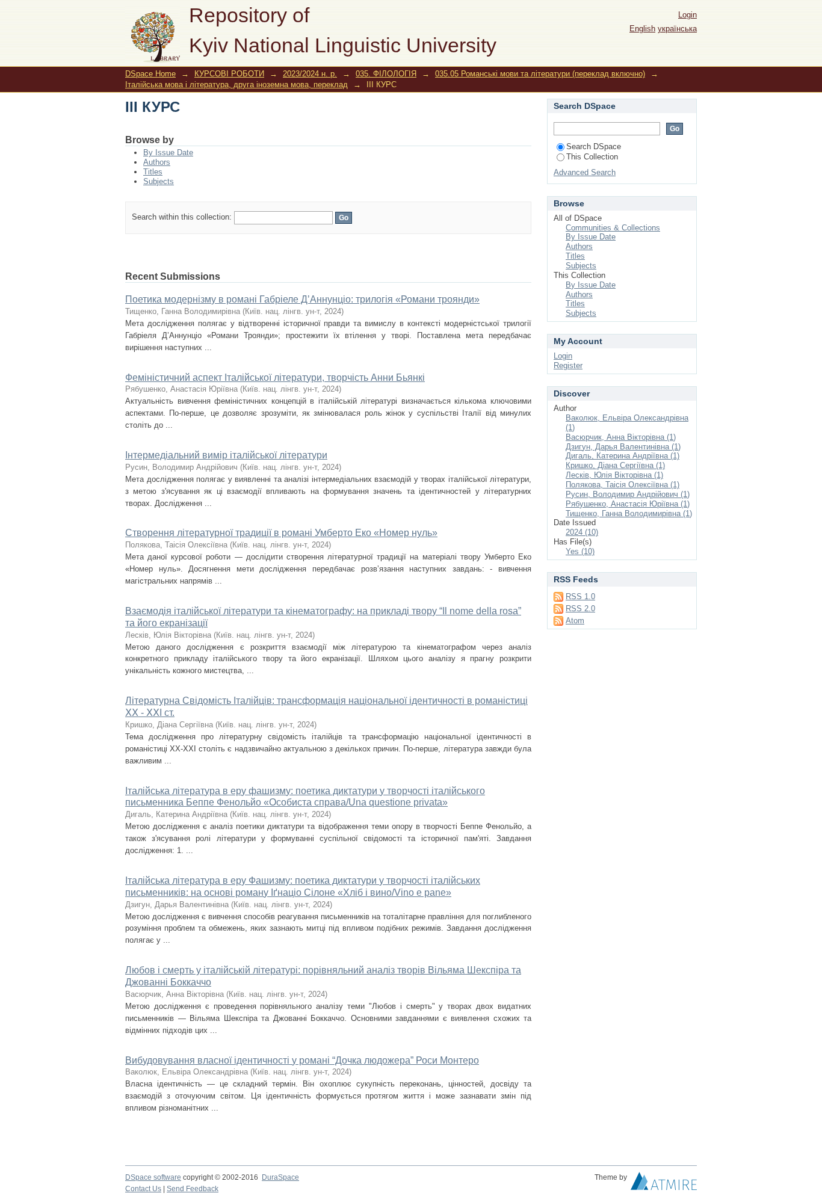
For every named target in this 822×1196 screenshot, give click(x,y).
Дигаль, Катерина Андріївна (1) (622, 455)
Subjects (158, 181)
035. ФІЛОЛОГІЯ (386, 73)
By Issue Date (168, 152)
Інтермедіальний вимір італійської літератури (226, 455)
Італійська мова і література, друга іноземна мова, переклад (236, 84)
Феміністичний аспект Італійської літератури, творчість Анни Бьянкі (275, 377)
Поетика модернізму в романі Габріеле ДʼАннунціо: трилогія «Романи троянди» (302, 299)
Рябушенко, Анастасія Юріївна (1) (628, 503)
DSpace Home (150, 73)
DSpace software (153, 1177)
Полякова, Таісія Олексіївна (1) (622, 484)
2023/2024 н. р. (310, 73)
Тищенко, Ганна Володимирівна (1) (629, 513)
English (642, 28)
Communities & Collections (613, 227)
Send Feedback (192, 1189)
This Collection (592, 156)
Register (568, 365)
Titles (152, 171)
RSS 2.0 (580, 608)
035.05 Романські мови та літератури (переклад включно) (540, 73)
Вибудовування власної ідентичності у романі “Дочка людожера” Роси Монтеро (302, 1060)
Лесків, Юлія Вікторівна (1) (614, 474)
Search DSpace (593, 146)
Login (687, 14)
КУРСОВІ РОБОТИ (229, 73)
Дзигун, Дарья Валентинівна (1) (623, 446)
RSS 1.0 (580, 596)
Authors (156, 162)
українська (677, 28)
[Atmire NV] (664, 1184)
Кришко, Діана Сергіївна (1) (615, 465)
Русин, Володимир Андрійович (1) (628, 494)
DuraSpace (280, 1177)
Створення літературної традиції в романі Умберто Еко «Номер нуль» (281, 533)
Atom (575, 620)
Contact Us (143, 1189)
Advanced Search (585, 172)
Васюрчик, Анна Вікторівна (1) (621, 437)
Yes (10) (580, 551)
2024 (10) (582, 532)
